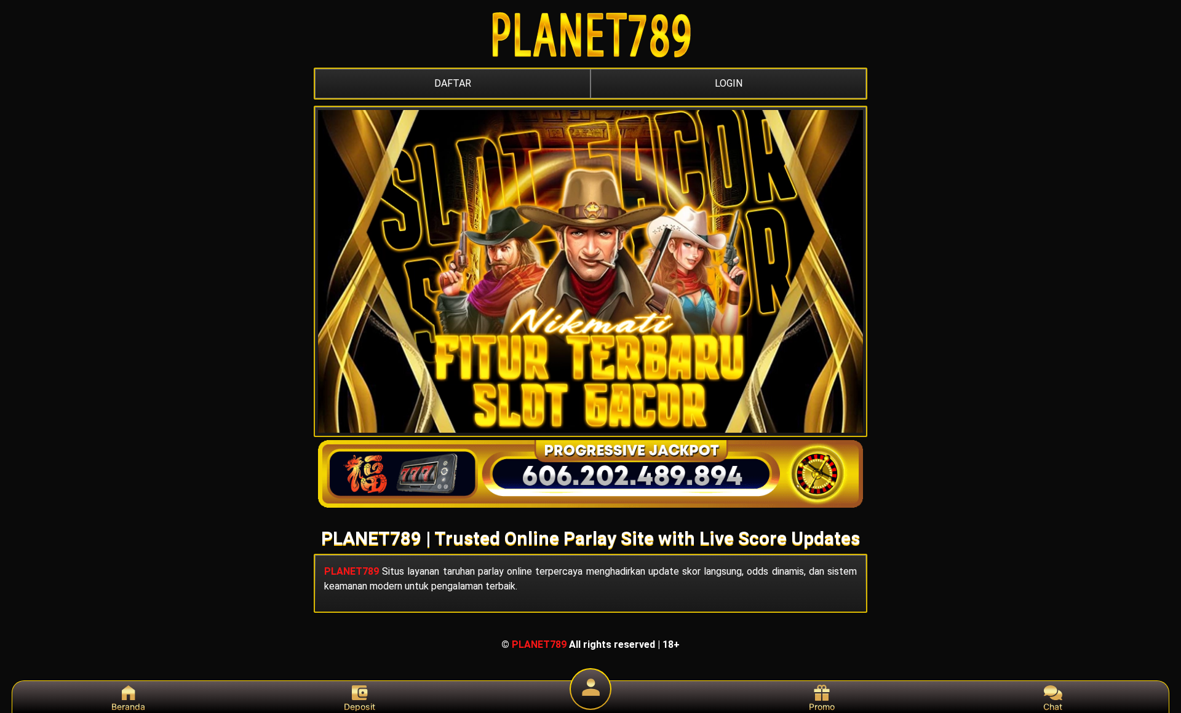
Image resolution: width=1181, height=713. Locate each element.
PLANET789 (351, 571)
